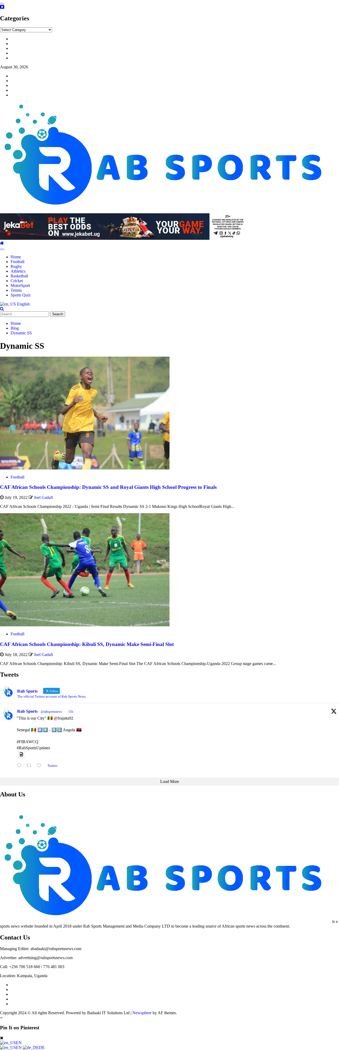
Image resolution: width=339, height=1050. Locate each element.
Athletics (18, 271)
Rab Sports (27, 711)
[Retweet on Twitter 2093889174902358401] (30, 765)
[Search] (2, 309)
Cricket (17, 280)
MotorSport (20, 285)
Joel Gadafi (43, 497)
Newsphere (141, 1013)
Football (17, 261)
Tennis (16, 290)
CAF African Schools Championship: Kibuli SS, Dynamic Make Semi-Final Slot (87, 644)
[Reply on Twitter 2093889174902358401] (20, 765)
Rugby (16, 266)
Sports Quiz (20, 295)
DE (42, 1047)
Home (16, 257)
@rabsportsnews (51, 712)
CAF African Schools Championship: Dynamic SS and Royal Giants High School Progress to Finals (108, 487)
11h (70, 712)
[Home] (2, 243)
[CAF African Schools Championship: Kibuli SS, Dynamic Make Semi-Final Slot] (85, 625)
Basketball (19, 276)
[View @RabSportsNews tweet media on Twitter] (21, 754)
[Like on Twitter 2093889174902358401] (40, 765)
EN (19, 1042)
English (23, 304)
